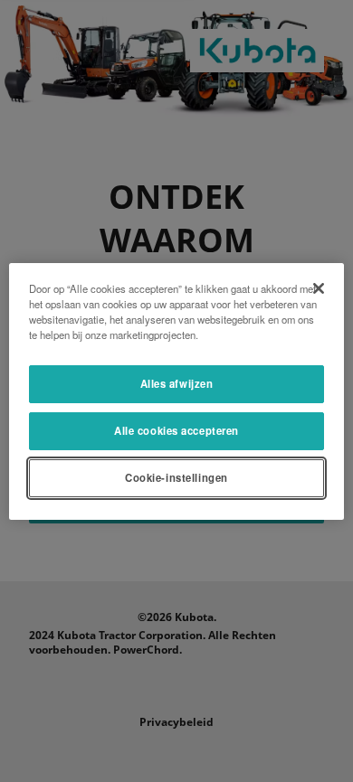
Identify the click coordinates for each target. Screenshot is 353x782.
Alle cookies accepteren (176, 430)
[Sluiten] (319, 287)
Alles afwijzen (177, 383)
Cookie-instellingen (176, 477)
